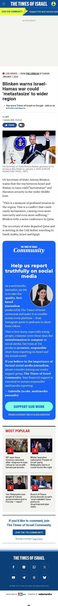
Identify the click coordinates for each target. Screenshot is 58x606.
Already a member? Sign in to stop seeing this (29, 414)
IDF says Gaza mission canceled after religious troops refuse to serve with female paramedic (17, 462)
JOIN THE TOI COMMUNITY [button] (29, 532)
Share (11, 125)
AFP (7, 117)
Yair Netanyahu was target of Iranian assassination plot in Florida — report (16, 498)
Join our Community (11, 11)
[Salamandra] (45, 594)
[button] (53, 4)
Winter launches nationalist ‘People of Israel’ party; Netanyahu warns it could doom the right (41, 462)
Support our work (29, 406)
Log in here (38, 538)
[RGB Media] (22, 594)
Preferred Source (16, 108)
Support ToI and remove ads (43, 11)
